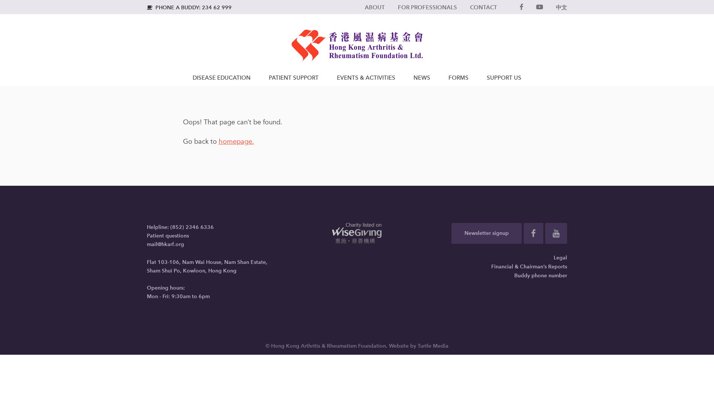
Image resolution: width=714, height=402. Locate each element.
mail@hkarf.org (165, 244)
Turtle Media (433, 346)
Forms (458, 77)
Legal (560, 258)
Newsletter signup (486, 233)
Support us (504, 77)
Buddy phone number (540, 275)
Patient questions (168, 236)
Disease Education (222, 77)
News (422, 77)
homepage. (236, 141)
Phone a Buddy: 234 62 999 (189, 7)
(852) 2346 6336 (192, 227)
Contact (483, 7)
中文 (561, 7)
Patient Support (294, 77)
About (375, 7)
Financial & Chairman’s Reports (529, 267)
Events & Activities (366, 77)
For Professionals (427, 7)
